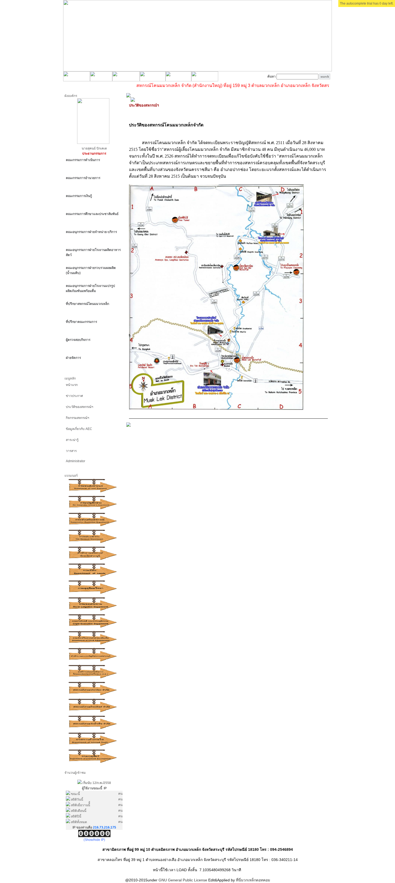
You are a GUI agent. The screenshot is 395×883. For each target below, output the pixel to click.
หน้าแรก (72, 385)
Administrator (75, 461)
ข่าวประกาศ (74, 396)
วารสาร (71, 451)
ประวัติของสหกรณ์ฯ (79, 407)
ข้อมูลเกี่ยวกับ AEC (79, 429)
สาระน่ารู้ (72, 440)
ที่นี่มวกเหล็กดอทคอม (253, 880)
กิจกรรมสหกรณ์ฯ (77, 418)
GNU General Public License (183, 880)
